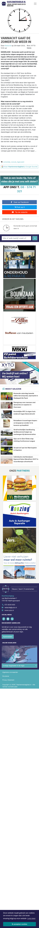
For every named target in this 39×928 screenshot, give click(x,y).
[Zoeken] (34, 238)
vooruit (13, 162)
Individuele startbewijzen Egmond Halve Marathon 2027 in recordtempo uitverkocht (26, 459)
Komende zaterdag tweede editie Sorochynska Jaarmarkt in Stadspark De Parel (26, 395)
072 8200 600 (10, 605)
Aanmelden (7, 637)
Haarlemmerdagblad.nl (16, 2)
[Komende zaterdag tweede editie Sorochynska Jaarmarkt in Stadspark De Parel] (7, 396)
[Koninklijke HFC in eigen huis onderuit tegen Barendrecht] (7, 414)
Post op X (21, 207)
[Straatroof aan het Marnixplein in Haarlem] (7, 451)
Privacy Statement (8, 680)
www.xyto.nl (9, 610)
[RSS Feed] (12, 619)
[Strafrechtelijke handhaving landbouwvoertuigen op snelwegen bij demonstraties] (7, 432)
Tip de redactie (21, 212)
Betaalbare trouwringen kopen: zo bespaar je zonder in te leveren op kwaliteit (25, 423)
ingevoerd (20, 162)
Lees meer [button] (31, 918)
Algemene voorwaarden (10, 672)
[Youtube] (8, 619)
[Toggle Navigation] (35, 3)
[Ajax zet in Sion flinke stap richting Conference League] (7, 441)
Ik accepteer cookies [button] (19, 924)
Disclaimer (5, 676)
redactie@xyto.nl (11, 607)
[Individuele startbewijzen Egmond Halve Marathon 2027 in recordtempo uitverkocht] (7, 460)
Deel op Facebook (21, 202)
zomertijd (6, 162)
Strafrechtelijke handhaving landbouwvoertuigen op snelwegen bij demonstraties (25, 432)
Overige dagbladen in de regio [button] (13, 666)
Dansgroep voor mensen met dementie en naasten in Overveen (25, 404)
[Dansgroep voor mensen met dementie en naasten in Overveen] (7, 405)
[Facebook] (4, 619)
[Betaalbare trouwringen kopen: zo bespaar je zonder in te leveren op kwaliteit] (7, 423)
